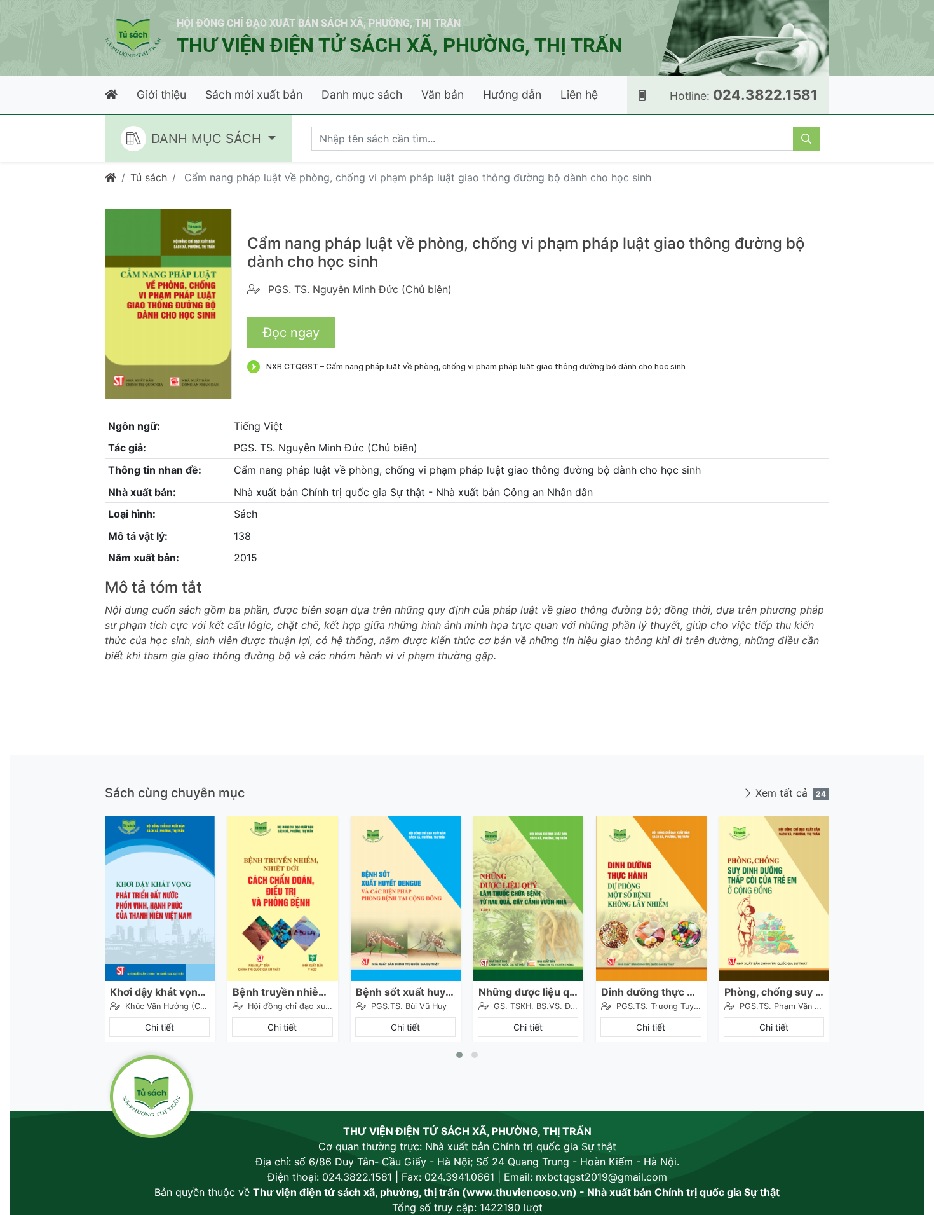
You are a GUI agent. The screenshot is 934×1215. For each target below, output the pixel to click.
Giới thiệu (161, 94)
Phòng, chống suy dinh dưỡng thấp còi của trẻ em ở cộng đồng (774, 992)
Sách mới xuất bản (253, 94)
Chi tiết (159, 1027)
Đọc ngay (291, 332)
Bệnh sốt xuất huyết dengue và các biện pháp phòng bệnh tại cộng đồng (406, 992)
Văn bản (442, 94)
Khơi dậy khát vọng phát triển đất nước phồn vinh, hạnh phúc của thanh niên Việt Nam (160, 992)
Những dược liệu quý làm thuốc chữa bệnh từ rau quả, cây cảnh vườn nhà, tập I (528, 992)
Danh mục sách (361, 94)
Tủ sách (148, 177)
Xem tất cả (790, 792)
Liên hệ (579, 94)
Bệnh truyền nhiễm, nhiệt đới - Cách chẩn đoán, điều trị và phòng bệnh (282, 992)
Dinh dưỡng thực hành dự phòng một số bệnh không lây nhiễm (651, 992)
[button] (459, 1054)
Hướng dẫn (512, 94)
